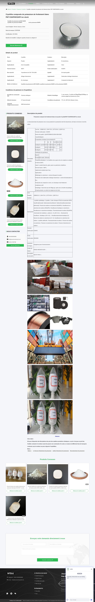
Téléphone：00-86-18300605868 (15, 577)
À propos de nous (47, 3)
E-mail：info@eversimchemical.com (16, 579)
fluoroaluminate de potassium (77, 450)
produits (14, 9)
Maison (9, 9)
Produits (30, 3)
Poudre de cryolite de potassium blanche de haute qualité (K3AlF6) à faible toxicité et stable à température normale (58, 487)
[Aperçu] (11, 3)
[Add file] (67, 599)
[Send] (91, 599)
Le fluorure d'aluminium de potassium (42, 450)
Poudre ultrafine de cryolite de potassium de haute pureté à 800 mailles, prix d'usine (14, 138)
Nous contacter (60, 3)
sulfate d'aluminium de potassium (61, 450)
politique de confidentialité (15, 600)
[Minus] (91, 569)
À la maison (22, 3)
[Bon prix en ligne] (15, 183)
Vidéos (38, 3)
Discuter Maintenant (15, 45)
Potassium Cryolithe (21, 9)
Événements (70, 3)
